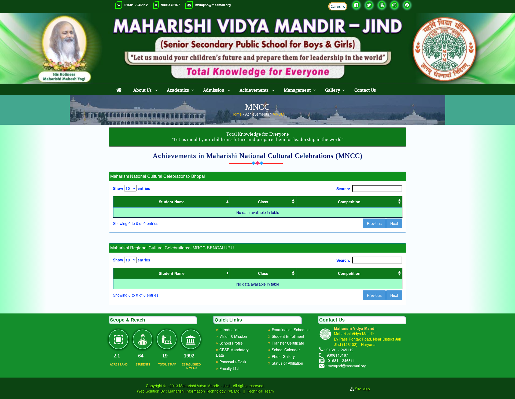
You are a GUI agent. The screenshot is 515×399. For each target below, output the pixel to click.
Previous (374, 223)
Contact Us (365, 90)
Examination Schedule (291, 329)
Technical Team (260, 391)
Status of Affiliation (287, 363)
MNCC (278, 114)
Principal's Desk (232, 361)
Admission (214, 90)
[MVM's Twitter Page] (369, 5)
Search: (343, 188)
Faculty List (229, 368)
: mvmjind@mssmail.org (346, 365)
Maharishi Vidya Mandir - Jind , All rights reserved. (221, 385)
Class (263, 201)
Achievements (255, 90)
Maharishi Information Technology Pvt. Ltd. (204, 391)
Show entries (131, 188)
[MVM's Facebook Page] (356, 5)
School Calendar (286, 349)
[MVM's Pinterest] (407, 5)
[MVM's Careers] (337, 6)
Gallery (332, 90)
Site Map (364, 388)
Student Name (172, 201)
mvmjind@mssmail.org (213, 5)
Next (394, 223)
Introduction (229, 329)
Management (297, 90)
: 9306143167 (335, 355)
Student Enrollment (288, 336)
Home (237, 114)
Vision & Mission (233, 336)
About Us (143, 90)
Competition (349, 201)
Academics (178, 90)
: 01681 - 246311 (340, 360)
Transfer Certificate (288, 343)
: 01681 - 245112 (339, 349)
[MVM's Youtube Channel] (381, 5)
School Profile (231, 343)
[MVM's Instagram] (394, 5)
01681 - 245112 (136, 5)
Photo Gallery (283, 356)
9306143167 (170, 5)
